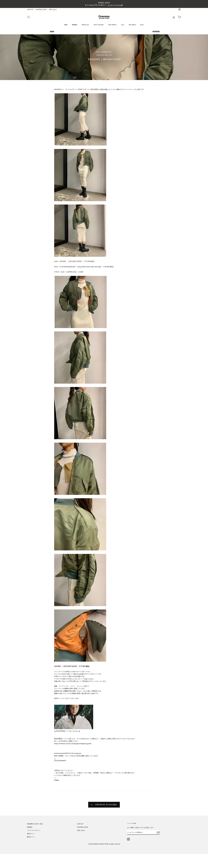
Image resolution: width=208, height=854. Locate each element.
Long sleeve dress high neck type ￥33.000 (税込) (95, 267)
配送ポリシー (31, 837)
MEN (65, 25)
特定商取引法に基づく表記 (35, 824)
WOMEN (74, 25)
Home (97, 52)
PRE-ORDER (132, 25)
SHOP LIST (30, 9)
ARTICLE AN (100, 55)
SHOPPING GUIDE (41, 9)
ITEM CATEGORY (99, 25)
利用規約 (29, 827)
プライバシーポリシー (33, 830)
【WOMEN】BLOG (106, 52)
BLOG (142, 25)
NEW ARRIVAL (112, 25)
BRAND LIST (85, 25)
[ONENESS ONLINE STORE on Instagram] (128, 839)
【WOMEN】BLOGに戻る (105, 805)
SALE (122, 25)
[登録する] (158, 832)
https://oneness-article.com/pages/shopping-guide (72, 743)
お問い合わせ (53, 9)
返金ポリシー (31, 833)
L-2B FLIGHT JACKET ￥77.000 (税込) (80, 261)
